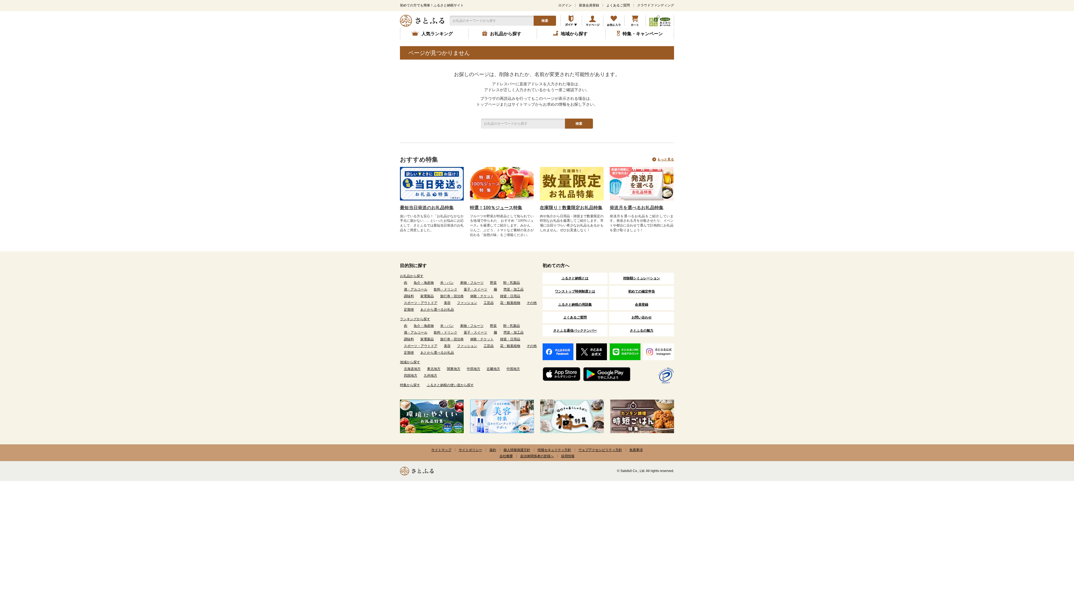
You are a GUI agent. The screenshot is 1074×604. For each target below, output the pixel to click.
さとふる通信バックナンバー (575, 330)
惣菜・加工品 (513, 289)
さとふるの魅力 (641, 330)
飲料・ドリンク (445, 289)
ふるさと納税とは (575, 278)
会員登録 (641, 304)
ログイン (565, 5)
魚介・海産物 (424, 283)
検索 (544, 21)
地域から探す (410, 362)
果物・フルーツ (472, 283)
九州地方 (430, 376)
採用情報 (567, 456)
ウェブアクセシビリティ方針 (600, 450)
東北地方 (434, 369)
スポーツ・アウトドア (420, 303)
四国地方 (410, 376)
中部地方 (473, 369)
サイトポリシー (470, 450)
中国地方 (513, 369)
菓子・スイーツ (475, 289)
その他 (532, 303)
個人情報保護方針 (516, 450)
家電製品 (427, 296)
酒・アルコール (415, 289)
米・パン (447, 283)
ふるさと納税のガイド (571, 20)
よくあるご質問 (618, 5)
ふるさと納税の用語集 (575, 304)
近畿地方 (493, 369)
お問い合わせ (642, 317)
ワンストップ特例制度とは (575, 291)
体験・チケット (482, 296)
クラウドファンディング (655, 5)
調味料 (409, 296)
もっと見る (665, 159)
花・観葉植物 (510, 303)
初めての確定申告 (641, 291)
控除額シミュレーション (641, 278)
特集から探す (410, 385)
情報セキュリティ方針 (554, 450)
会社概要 (506, 456)
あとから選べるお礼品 (437, 310)
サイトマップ (441, 450)
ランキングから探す (415, 319)
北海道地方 (412, 369)
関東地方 (453, 369)
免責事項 (636, 450)
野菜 (493, 283)
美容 (447, 303)
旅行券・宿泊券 (452, 296)
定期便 (409, 310)
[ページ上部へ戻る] (1054, 567)
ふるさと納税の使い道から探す (450, 385)
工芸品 (489, 303)
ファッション (467, 303)
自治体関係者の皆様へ (537, 456)
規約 (492, 450)
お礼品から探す (411, 276)
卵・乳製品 (511, 283)
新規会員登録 (589, 5)
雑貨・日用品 (510, 296)
